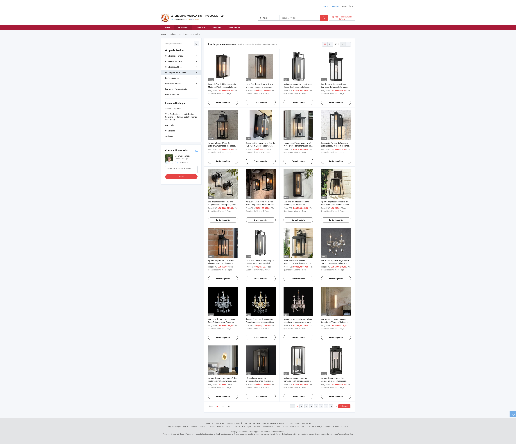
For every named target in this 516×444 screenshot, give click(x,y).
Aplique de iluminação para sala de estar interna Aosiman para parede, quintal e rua (298, 322)
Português (247, 426)
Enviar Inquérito (223, 102)
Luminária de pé (172, 78)
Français (220, 426)
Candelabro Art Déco (173, 67)
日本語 (212, 426)
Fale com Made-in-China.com (273, 423)
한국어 (277, 426)
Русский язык (268, 426)
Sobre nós (209, 423)
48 (229, 406)
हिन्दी (303, 426)
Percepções (306, 423)
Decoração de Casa (173, 83)
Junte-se (335, 6)
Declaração (220, 423)
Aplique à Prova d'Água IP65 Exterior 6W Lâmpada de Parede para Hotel (221, 146)
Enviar (181, 176)
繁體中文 (203, 426)
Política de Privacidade (251, 423)
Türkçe (319, 426)
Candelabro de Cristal (174, 56)
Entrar (325, 6)
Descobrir (217, 27)
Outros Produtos (172, 94)
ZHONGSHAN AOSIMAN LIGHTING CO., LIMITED (197, 15)
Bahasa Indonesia (341, 426)
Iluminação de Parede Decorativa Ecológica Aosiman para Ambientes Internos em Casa (260, 322)
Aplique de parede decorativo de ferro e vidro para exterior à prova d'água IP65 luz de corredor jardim (335, 204)
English (185, 426)
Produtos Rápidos (293, 423)
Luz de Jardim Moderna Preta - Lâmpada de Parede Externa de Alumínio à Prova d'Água (334, 87)
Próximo (343, 406)
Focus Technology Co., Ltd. (253, 431)
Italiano (257, 426)
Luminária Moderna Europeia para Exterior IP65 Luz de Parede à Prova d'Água (260, 263)
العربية (285, 426)
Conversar (182, 162)
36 (223, 406)
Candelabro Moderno (174, 61)
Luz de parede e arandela (175, 72)
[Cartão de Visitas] (196, 150)
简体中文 (194, 426)
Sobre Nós (200, 27)
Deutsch (238, 426)
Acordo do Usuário (233, 423)
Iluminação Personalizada (176, 89)
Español (229, 426)
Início (167, 27)
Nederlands (294, 426)
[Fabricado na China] (178, 5)
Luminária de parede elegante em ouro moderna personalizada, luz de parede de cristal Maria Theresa (336, 263)
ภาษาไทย (310, 426)
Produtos (184, 27)
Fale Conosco (234, 27)
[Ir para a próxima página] (348, 44)
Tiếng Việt (328, 426)
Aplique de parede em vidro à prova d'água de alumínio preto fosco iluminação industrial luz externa (298, 87)
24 (217, 406)
